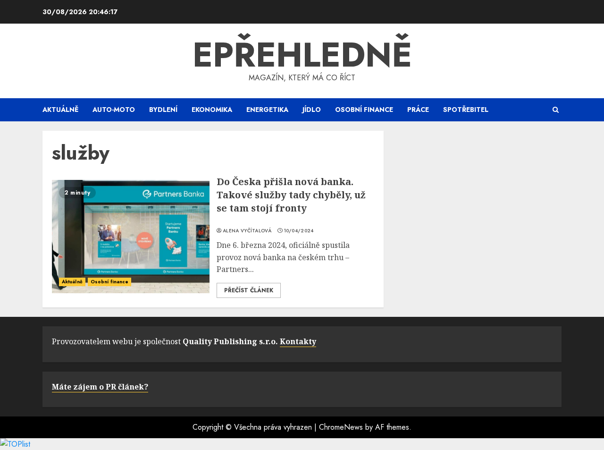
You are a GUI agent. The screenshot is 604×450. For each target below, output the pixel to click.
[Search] (556, 110)
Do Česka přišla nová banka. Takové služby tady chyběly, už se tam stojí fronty (291, 194)
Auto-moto (113, 109)
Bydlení (163, 109)
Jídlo (311, 109)
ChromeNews (341, 427)
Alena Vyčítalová (247, 231)
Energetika (267, 109)
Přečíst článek (248, 290)
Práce (418, 109)
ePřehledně (302, 54)
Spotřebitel (465, 109)
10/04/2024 (299, 231)
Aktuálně (60, 109)
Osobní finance (364, 109)
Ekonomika (212, 109)
